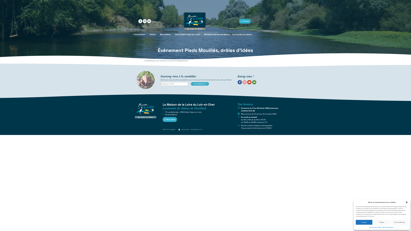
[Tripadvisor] (149, 21)
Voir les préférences (399, 222)
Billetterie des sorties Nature (217, 34)
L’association (139, 34)
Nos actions (165, 34)
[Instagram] (145, 21)
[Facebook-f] (140, 21)
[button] (407, 202)
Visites (153, 34)
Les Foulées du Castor (242, 34)
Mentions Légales (388, 227)
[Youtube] (249, 82)
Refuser (382, 222)
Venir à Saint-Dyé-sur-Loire (187, 34)
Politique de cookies (375, 227)
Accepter (364, 222)
